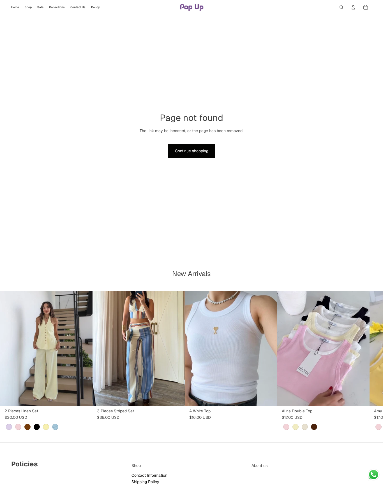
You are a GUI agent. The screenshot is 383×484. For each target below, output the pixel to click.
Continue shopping (191, 150)
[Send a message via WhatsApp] (373, 474)
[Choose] (84, 397)
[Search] (341, 7)
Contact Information (149, 475)
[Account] (353, 7)
